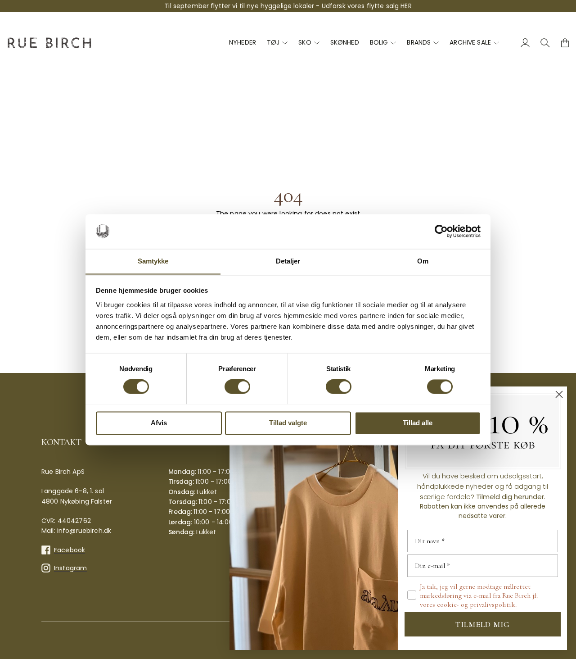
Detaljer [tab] (288, 261)
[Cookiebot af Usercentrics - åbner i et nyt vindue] (441, 231)
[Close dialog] (559, 394)
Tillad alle (417, 423)
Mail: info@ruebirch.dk (76, 530)
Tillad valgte (288, 423)
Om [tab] (422, 261)
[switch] (237, 386)
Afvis (159, 423)
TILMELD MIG (482, 624)
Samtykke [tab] (153, 261)
